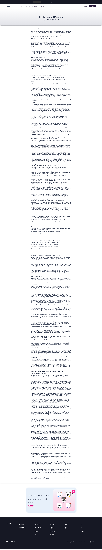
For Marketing (52, 534)
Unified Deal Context (21, 528)
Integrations (36, 535)
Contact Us (82, 531)
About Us (82, 524)
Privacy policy (69, 541)
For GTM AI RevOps (52, 531)
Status (70, 542)
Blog (66, 524)
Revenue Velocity (52, 524)
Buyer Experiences (21, 527)
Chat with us (31, 505)
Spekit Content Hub (37, 524)
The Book (66, 528)
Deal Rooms (36, 528)
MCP (35, 534)
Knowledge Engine (21, 524)
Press (81, 527)
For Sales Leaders (52, 535)
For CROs (51, 528)
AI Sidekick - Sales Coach (38, 527)
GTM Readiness (52, 527)
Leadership (82, 528)
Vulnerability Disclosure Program (75, 541)
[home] (8, 6)
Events (66, 527)
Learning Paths (36, 531)
